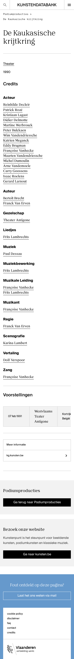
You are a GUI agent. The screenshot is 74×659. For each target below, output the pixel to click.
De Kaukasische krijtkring (23, 19)
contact (11, 628)
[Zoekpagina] (5, 5)
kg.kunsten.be (15, 455)
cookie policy (15, 614)
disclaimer (13, 618)
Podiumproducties (15, 14)
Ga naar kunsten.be (37, 554)
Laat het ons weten (37, 595)
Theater (8, 64)
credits (11, 632)
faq (9, 623)
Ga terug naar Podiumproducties (37, 502)
